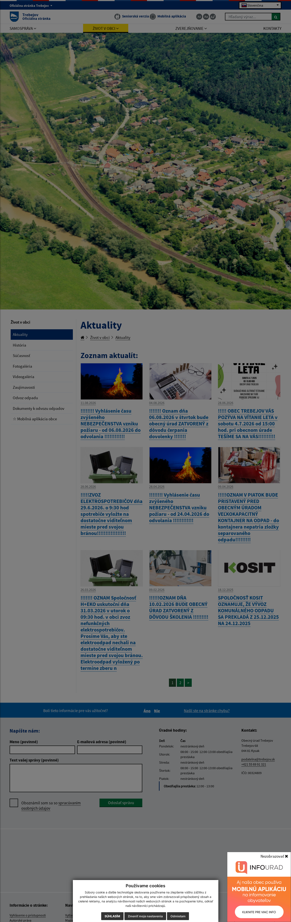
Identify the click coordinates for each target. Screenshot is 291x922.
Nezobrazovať (273, 856)
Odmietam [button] (178, 916)
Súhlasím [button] (112, 916)
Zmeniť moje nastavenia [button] (145, 916)
